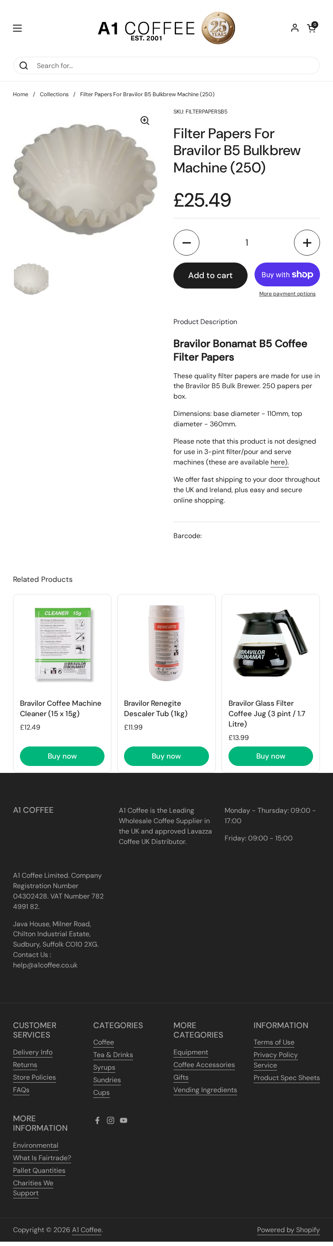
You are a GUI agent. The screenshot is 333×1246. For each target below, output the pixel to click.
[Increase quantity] (307, 243)
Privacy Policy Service (276, 1060)
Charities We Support (33, 1188)
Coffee (103, 1042)
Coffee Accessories (204, 1064)
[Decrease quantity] (186, 243)
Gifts (181, 1077)
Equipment (190, 1052)
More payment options (287, 293)
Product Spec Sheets (287, 1077)
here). (280, 462)
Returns (25, 1064)
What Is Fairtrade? (42, 1157)
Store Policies (34, 1077)
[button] (311, 28)
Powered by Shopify (288, 1229)
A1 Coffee (86, 1229)
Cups (101, 1092)
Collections (54, 94)
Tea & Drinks (113, 1054)
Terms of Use (274, 1042)
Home (20, 94)
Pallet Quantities (39, 1170)
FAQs (21, 1089)
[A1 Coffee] (166, 28)
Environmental (36, 1145)
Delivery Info (32, 1052)
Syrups (104, 1067)
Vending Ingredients (205, 1089)
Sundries (107, 1079)
